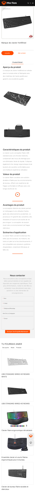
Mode (12, 347)
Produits (18, 347)
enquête (7, 53)
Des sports (5, 347)
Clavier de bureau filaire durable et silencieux (14, 488)
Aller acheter (22, 53)
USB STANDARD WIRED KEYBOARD (15, 404)
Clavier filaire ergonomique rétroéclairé (16, 430)
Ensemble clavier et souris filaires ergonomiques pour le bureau (14, 458)
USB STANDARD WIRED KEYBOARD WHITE (15, 375)
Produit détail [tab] (17, 62)
